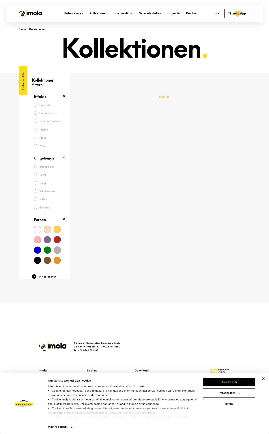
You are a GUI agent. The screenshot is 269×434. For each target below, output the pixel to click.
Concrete (45, 105)
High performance (50, 121)
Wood (42, 146)
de (215, 13)
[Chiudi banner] (263, 378)
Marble (43, 129)
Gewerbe (44, 207)
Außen (43, 199)
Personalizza (227, 392)
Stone (42, 137)
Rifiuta (229, 403)
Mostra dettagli (58, 426)
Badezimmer (46, 166)
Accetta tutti (229, 382)
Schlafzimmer (47, 191)
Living (42, 183)
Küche (42, 174)
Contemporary (48, 113)
